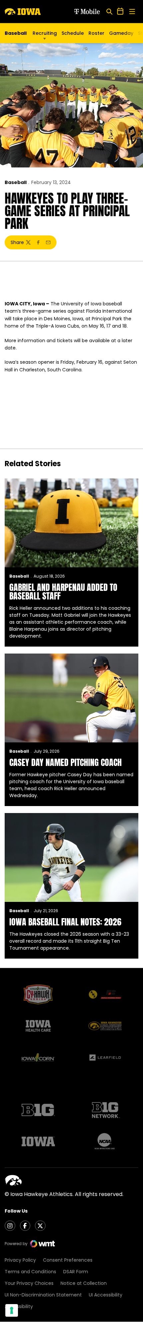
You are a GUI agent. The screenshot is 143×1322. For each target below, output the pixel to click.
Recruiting (45, 33)
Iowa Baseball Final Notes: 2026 (65, 921)
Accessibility (19, 1306)
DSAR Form (75, 1271)
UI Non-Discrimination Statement (43, 1294)
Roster (96, 33)
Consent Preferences (67, 1260)
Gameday (121, 33)
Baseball (16, 182)
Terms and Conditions (30, 1271)
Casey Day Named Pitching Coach (65, 762)
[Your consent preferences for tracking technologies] (11, 1310)
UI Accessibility (105, 1294)
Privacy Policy (20, 1260)
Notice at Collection (84, 1283)
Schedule (73, 33)
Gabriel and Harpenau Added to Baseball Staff (63, 591)
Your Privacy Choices (29, 1283)
